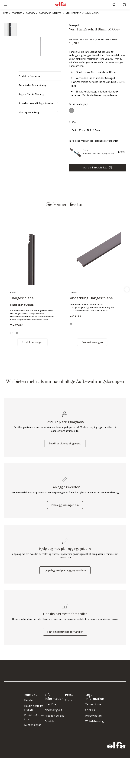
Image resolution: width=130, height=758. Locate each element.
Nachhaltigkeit (53, 710)
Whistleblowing (94, 721)
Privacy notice (93, 715)
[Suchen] (115, 4)
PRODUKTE (17, 13)
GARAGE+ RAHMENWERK (50, 13)
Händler (29, 700)
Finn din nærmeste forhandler (65, 631)
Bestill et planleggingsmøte (65, 443)
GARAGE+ (30, 13)
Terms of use (93, 704)
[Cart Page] (125, 4)
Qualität (49, 721)
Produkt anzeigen (32, 342)
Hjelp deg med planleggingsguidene (65, 570)
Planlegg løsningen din (65, 505)
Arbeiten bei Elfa (54, 715)
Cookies (90, 710)
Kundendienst (32, 725)
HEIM (5, 13)
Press (68, 700)
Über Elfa (50, 704)
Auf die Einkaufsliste (95, 167)
